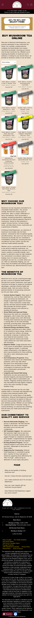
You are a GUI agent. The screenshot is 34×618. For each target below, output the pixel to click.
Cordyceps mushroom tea (12, 329)
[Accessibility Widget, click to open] (15, 614)
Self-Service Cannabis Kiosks (11, 543)
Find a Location (7, 539)
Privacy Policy (26, 546)
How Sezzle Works (8, 541)
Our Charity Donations (20, 539)
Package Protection (8, 545)
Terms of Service (18, 548)
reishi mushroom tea (16, 320)
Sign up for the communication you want (16, 509)
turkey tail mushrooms (18, 299)
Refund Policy (7, 548)
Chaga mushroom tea (23, 344)
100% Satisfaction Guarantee (11, 546)
